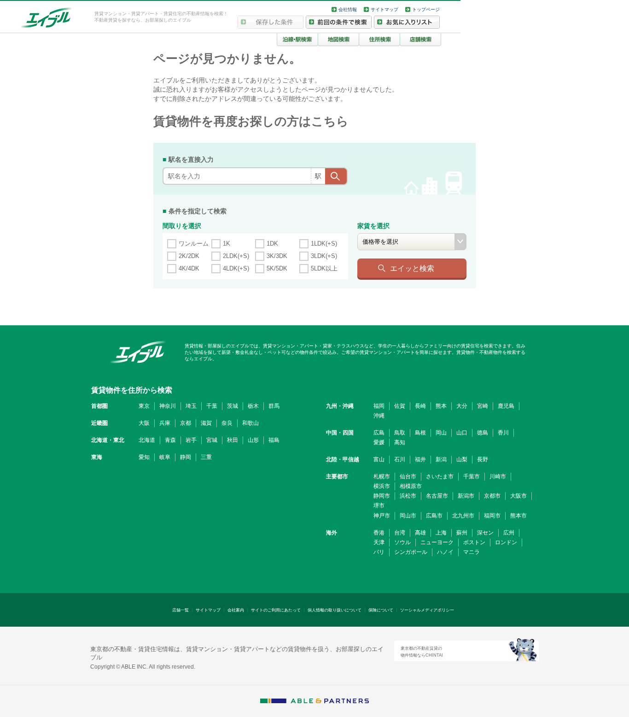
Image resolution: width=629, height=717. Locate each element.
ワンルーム (194, 243)
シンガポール (410, 552)
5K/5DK (277, 268)
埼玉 (191, 406)
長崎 (420, 406)
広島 (378, 432)
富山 (378, 459)
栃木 (253, 406)
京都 (185, 423)
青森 (170, 440)
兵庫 (164, 423)
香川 (503, 432)
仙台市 (408, 476)
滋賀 (206, 423)
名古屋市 (437, 496)
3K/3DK (277, 256)
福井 (420, 459)
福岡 (378, 406)
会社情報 (347, 9)
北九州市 (463, 515)
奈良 (227, 423)
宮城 (211, 440)
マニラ (471, 552)
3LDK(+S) (324, 256)
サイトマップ (384, 9)
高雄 (420, 532)
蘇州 (461, 532)
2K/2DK (189, 256)
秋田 (232, 440)
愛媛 (378, 442)
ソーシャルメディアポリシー (427, 610)
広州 (508, 532)
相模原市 (411, 486)
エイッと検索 (412, 268)
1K (226, 243)
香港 (378, 532)
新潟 (441, 459)
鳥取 (399, 432)
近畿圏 (99, 423)
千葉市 (471, 476)
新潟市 (466, 496)
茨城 (232, 406)
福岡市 (492, 515)
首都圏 (99, 406)
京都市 (492, 496)
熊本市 (518, 515)
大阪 (144, 423)
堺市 (378, 505)
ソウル (402, 542)
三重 (206, 457)
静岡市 (381, 496)
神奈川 (167, 406)
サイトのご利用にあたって (276, 610)
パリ (378, 552)
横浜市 (381, 486)
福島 (274, 440)
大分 (461, 406)
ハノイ (445, 552)
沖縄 (378, 415)
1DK (272, 243)
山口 (461, 432)
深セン (485, 532)
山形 (253, 440)
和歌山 (250, 423)
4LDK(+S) (236, 268)
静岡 (185, 457)
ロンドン (506, 542)
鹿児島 (506, 406)
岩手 (191, 440)
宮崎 (482, 406)
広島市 (434, 515)
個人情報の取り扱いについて (334, 610)
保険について (380, 610)
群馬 (274, 406)
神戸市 (381, 515)
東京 (144, 406)
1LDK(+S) (324, 243)
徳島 (482, 432)
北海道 (147, 440)
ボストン (474, 542)
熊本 (441, 406)
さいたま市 (440, 476)
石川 (399, 459)
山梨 (461, 459)
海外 (331, 532)
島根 (420, 432)
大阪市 (518, 496)
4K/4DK (189, 268)
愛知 (144, 457)
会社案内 (235, 610)
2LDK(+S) (236, 256)
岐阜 (164, 457)
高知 (399, 442)
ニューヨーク (437, 542)
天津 (378, 542)
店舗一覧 (180, 610)
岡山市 (408, 515)
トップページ (426, 9)
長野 (482, 459)
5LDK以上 (324, 268)
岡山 (441, 432)
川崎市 (497, 476)
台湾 (399, 532)
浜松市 (408, 496)
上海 (441, 532)
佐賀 (399, 406)
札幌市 (381, 476)
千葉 (211, 406)
